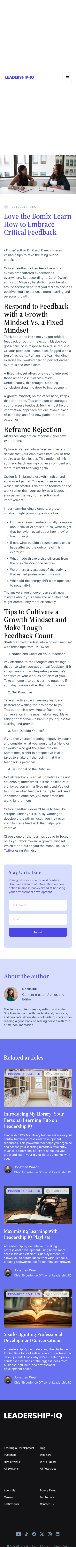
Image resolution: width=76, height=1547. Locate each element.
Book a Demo (48, 1490)
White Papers (48, 1461)
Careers (8, 1497)
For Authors (47, 1497)
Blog (42, 1447)
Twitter (9, 850)
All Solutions (11, 1468)
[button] (67, 77)
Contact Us (47, 1504)
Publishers (10, 1454)
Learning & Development (19, 1447)
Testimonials (11, 1504)
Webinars (45, 1454)
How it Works (12, 1461)
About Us (9, 1490)
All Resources (48, 1468)
